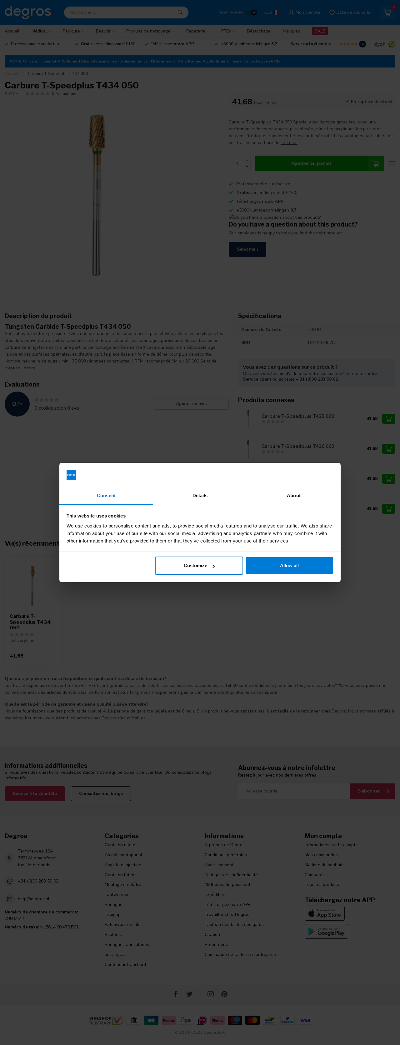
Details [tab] (200, 495)
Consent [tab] (106, 495)
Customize (195, 565)
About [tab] (294, 495)
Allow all (289, 565)
